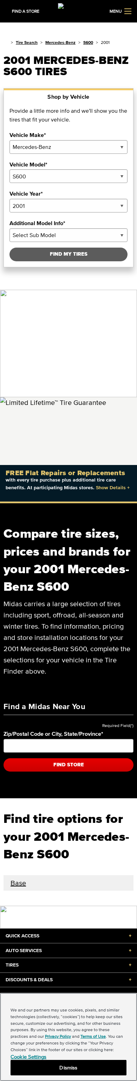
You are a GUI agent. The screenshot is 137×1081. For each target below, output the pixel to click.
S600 (88, 42)
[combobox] (68, 147)
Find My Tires (68, 254)
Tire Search (27, 42)
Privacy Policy (58, 1036)
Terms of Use (93, 1036)
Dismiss (68, 1067)
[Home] (6, 42)
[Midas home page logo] (68, 10)
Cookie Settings (28, 1057)
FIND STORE (68, 764)
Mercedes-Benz (60, 42)
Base (18, 883)
